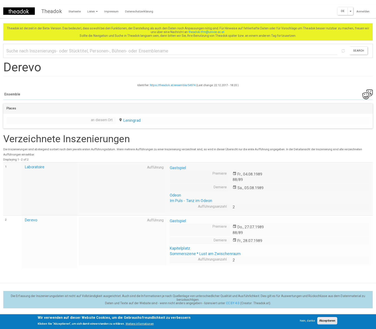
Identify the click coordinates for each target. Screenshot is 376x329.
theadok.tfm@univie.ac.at (206, 32)
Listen (91, 11)
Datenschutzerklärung (139, 11)
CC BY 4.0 (233, 303)
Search (358, 50)
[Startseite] (20, 11)
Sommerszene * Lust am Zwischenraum (205, 253)
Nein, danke (307, 320)
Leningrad (132, 120)
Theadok (51, 11)
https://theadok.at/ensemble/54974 (172, 85)
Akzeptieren (327, 320)
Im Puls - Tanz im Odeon (191, 200)
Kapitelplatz (180, 248)
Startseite (75, 11)
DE (342, 11)
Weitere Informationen (140, 323)
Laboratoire (34, 167)
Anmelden (362, 11)
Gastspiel (178, 167)
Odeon (175, 195)
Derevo (31, 220)
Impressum (111, 11)
